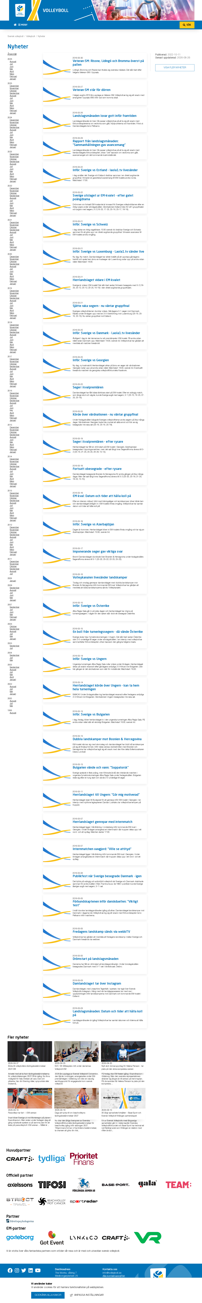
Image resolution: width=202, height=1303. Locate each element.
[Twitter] (23, 1270)
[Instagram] (17, 1270)
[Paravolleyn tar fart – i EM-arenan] (30, 1098)
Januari (13, 79)
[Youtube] (38, 1270)
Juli (11, 64)
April (12, 72)
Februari (13, 77)
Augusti (13, 62)
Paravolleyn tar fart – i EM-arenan (22, 1113)
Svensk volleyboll (15, 37)
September (14, 93)
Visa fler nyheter (175, 68)
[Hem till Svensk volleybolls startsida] (16, 25)
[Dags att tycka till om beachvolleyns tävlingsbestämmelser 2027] (76, 1098)
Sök (188, 25)
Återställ (12, 54)
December (14, 86)
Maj (11, 69)
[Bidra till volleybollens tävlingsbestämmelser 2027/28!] (30, 1051)
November (14, 88)
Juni (11, 67)
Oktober (13, 91)
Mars (12, 74)
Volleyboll (30, 37)
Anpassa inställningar (89, 1295)
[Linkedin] (30, 1270)
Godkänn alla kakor (48, 1295)
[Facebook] (10, 1270)
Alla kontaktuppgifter (114, 1276)
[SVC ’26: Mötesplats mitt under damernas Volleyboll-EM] (76, 1051)
